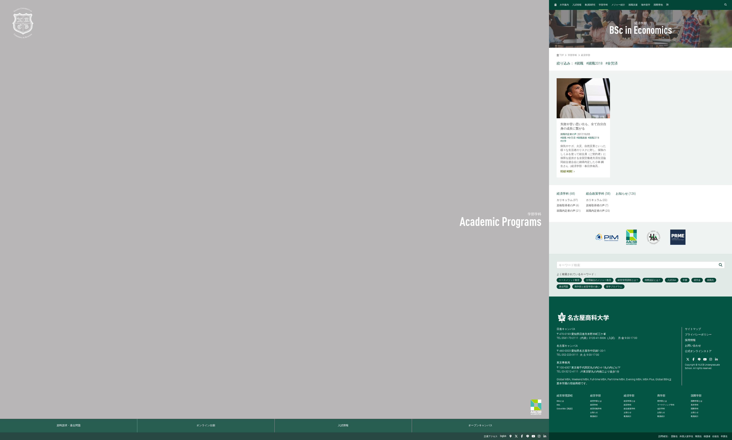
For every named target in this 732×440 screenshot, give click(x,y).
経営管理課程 (565, 395)
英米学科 (694, 405)
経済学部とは (629, 401)
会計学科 (661, 409)
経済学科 (627, 405)
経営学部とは (596, 401)
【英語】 (565, 409)
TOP (561, 55)
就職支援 (633, 5)
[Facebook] (522, 436)
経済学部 (585, 55)
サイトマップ (693, 328)
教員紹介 (594, 416)
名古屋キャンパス (567, 345)
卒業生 (724, 436)
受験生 (674, 436)
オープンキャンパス (480, 425)
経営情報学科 (596, 409)
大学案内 (564, 5)
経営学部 (595, 395)
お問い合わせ (693, 345)
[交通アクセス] (510, 436)
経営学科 (594, 405)
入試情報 (343, 425)
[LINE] (528, 436)
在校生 (715, 436)
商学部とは (662, 401)
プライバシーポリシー (698, 334)
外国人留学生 (686, 436)
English (503, 436)
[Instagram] (539, 436)
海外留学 (645, 5)
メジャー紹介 (618, 5)
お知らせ (594, 412)
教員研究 (590, 5)
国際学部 (696, 395)
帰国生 (698, 436)
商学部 (661, 395)
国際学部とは (696, 401)
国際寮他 (658, 5)
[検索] (721, 265)
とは (560, 401)
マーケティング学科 (665, 405)
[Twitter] (516, 436)
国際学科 (694, 409)
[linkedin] (545, 436)
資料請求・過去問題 (69, 425)
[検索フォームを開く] (725, 4)
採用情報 (690, 340)
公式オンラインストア (698, 351)
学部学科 (603, 5)
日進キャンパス (566, 328)
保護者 (707, 436)
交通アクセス (491, 436)
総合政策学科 (629, 409)
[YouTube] (533, 436)
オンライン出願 (206, 425)
